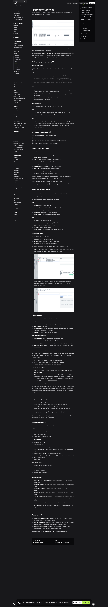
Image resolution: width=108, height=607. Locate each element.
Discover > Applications (47, 53)
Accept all (86, 602)
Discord (48, 531)
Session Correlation (52, 380)
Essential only (77, 602)
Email (53, 531)
